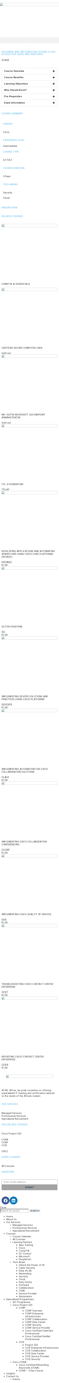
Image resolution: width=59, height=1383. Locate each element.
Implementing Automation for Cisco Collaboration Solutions (25, 770)
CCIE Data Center (34, 1353)
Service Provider (28, 1293)
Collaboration (26, 1287)
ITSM (22, 1290)
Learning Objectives (16, 83)
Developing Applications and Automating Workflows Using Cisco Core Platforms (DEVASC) (28, 554)
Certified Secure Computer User (22, 347)
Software (24, 1285)
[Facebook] (5, 1200)
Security (23, 1276)
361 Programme (21, 1302)
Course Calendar (22, 1236)
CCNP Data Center (35, 1322)
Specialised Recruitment (26, 1230)
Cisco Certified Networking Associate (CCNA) (34, 1366)
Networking (25, 1273)
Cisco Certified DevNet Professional (37, 1338)
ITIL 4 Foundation (12, 484)
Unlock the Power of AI (32, 1265)
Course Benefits (14, 77)
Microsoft (24, 1256)
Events (16, 1379)
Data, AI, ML (25, 1270)
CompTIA (24, 1250)
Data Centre (25, 1282)
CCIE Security (32, 1359)
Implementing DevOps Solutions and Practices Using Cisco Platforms (25, 698)
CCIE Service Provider (37, 1356)
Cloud (22, 1279)
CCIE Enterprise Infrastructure (42, 1347)
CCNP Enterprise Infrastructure (34, 1315)
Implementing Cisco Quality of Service (26, 914)
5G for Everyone (12, 626)
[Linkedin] (13, 1200)
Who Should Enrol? (15, 90)
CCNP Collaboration (36, 1319)
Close (3, 1207)
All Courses (19, 1239)
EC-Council (25, 1253)
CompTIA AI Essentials (16, 284)
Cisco (22, 1247)
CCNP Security (33, 1325)
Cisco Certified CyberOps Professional (39, 1332)
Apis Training (26, 1245)
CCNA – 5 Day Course (31, 1370)
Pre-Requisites (13, 96)
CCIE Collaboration (35, 1350)
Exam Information (14, 102)
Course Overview (14, 71)
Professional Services (25, 1227)
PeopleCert (25, 1259)
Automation (25, 1296)
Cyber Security (27, 1267)
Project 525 (31, 1345)
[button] (29, 40)
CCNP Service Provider (37, 1327)
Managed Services (23, 1225)
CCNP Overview (33, 1310)
